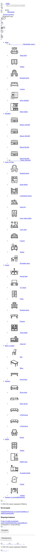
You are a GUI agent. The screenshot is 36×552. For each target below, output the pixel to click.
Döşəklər (7, 113)
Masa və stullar (9, 345)
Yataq (6, 42)
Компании (21, 497)
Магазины (10, 12)
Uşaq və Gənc (9, 162)
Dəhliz (7, 439)
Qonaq (7, 265)
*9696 (8, 3)
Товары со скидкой (11, 497)
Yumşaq (7, 381)
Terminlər (10, 523)
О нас (3, 521)
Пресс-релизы (18, 523)
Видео (25, 523)
